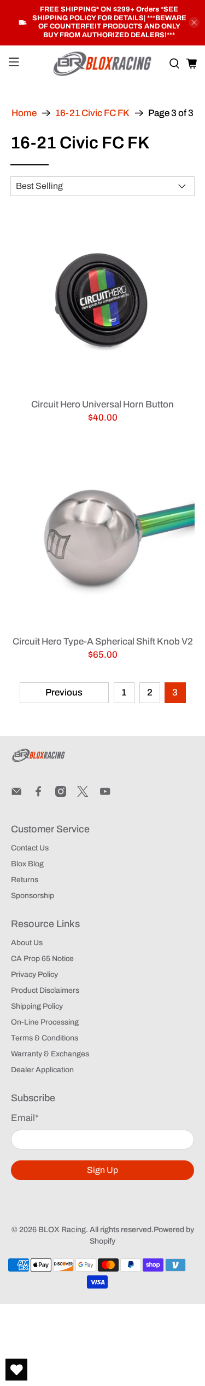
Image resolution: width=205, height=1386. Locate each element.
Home (24, 113)
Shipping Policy (37, 1006)
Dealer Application (42, 1070)
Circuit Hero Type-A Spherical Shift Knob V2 (102, 641)
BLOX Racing (62, 1230)
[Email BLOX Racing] (16, 794)
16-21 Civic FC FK (92, 113)
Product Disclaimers (45, 990)
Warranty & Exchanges (50, 1054)
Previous (64, 692)
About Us (27, 943)
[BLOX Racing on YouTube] (104, 794)
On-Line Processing (45, 1022)
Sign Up (102, 1170)
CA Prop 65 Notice (42, 958)
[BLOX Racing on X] (82, 794)
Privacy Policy (34, 974)
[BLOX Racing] (102, 63)
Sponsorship (32, 896)
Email (25, 1118)
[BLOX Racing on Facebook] (38, 794)
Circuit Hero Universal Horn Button (102, 404)
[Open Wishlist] (16, 1370)
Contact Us (30, 848)
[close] (194, 22)
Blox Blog (27, 864)
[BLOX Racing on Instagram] (60, 794)
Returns (24, 880)
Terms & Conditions (44, 1038)
